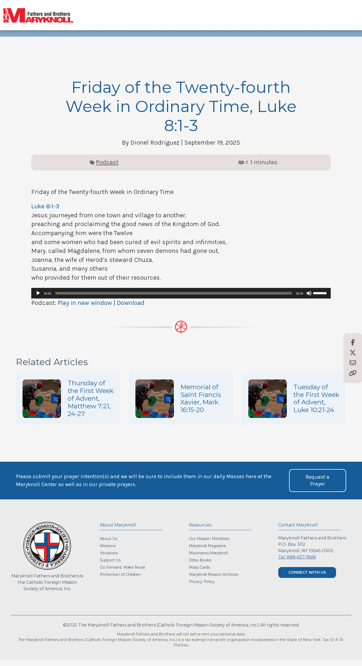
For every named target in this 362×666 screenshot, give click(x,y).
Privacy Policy (202, 581)
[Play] (38, 293)
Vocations (109, 553)
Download (130, 302)
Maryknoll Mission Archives (213, 574)
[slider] (320, 292)
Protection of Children (120, 574)
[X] (353, 353)
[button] (317, 480)
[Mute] (309, 293)
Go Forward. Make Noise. (123, 567)
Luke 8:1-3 (45, 206)
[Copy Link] (353, 373)
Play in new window (85, 302)
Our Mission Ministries (209, 538)
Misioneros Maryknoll (208, 553)
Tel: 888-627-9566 (297, 557)
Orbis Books (200, 560)
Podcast (107, 162)
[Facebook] (353, 342)
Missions (108, 545)
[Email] (353, 363)
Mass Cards (199, 567)
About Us (108, 538)
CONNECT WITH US (307, 572)
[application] (181, 293)
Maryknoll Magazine (207, 545)
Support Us (110, 560)
